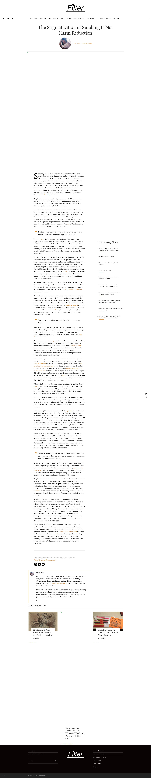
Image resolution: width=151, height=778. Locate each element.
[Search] (55, 761)
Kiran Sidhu (77, 43)
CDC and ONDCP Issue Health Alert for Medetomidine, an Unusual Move (110, 317)
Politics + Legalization (38, 18)
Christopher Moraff (67, 744)
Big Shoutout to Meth (105, 271)
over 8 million (75, 345)
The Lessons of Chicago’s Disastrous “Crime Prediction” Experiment (109, 293)
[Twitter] (39, 565)
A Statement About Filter (106, 256)
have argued (52, 341)
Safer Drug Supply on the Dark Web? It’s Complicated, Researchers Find (111, 309)
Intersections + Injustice (75, 18)
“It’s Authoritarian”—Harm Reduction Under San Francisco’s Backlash (109, 285)
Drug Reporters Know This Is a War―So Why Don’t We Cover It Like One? (75, 733)
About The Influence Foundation (36, 754)
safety (58, 534)
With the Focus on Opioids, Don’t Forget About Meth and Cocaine (108, 633)
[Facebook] (36, 565)
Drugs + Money (92, 18)
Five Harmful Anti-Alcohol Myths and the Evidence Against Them (109, 301)
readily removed (72, 305)
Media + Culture (105, 18)
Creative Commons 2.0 (47, 560)
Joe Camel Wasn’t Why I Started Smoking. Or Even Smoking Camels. (109, 249)
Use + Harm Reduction (56, 18)
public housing (44, 195)
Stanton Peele (32, 643)
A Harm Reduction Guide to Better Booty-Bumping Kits (109, 277)
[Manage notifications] (3, 774)
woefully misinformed (68, 531)
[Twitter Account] (8, 18)
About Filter (31, 751)
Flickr (36, 560)
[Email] (43, 565)
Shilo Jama (96, 643)
